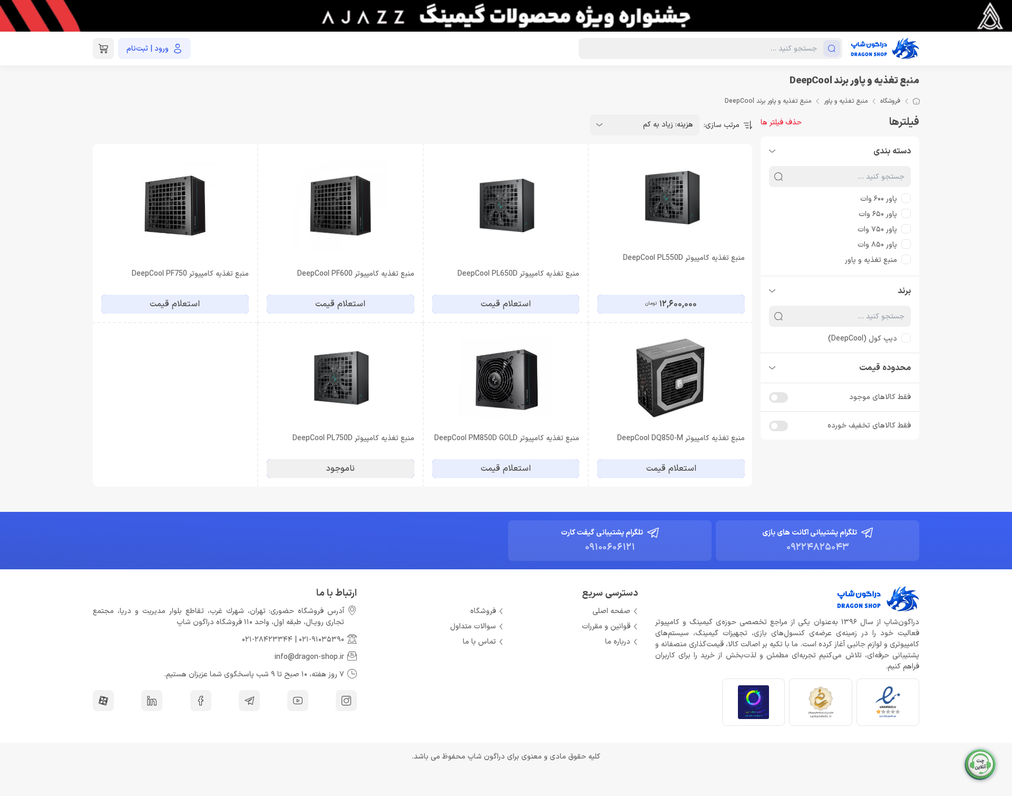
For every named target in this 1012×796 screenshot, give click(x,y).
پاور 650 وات (878, 214)
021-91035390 (321, 639)
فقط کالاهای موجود (880, 397)
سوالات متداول (473, 626)
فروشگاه (890, 101)
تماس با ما (479, 641)
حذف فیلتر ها (781, 122)
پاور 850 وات (877, 244)
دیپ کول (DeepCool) (862, 338)
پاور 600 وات (878, 199)
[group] (506, 16)
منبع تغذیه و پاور (846, 101)
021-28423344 (267, 639)
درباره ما (617, 641)
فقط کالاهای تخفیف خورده (869, 425)
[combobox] (644, 124)
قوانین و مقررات (606, 626)
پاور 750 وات (877, 229)
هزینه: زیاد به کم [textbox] (668, 124)
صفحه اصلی (611, 611)
